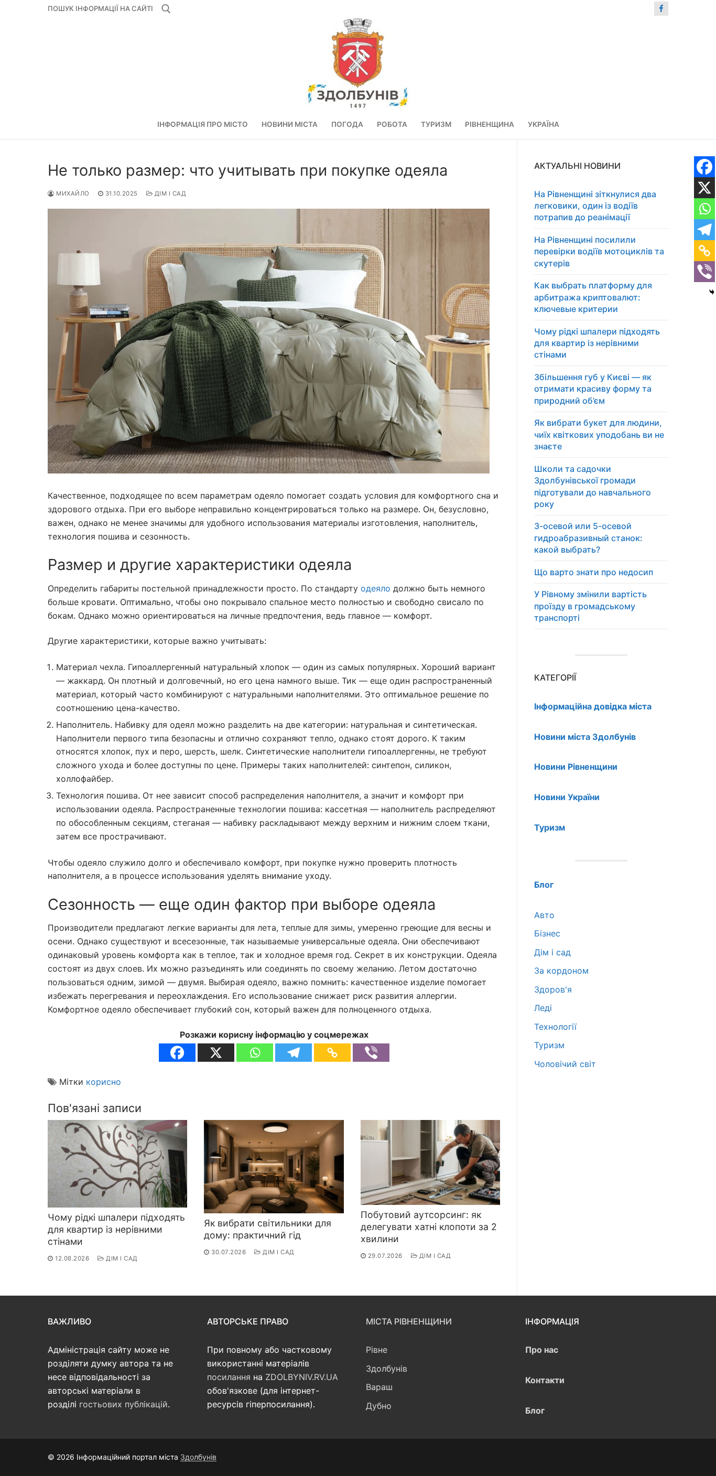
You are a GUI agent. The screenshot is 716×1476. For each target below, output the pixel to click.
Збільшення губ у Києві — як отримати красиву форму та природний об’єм (593, 389)
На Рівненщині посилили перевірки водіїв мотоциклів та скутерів (599, 251)
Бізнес (547, 933)
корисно (103, 1081)
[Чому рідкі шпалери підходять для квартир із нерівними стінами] (117, 1164)
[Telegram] (293, 1052)
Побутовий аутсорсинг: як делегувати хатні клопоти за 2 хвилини (429, 1226)
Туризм (549, 1045)
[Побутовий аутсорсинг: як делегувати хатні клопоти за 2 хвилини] (430, 1162)
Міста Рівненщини (409, 1321)
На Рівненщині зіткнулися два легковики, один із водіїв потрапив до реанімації (595, 206)
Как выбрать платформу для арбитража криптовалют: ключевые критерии (593, 297)
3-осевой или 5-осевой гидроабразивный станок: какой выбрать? (588, 538)
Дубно (379, 1405)
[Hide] (712, 292)
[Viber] (371, 1052)
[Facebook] (661, 9)
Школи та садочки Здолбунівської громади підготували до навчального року (592, 486)
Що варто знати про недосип (593, 572)
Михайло (72, 193)
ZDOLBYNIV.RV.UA (301, 1377)
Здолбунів (386, 1368)
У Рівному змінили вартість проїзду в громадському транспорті (590, 606)
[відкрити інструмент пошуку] (166, 9)
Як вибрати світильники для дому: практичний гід (267, 1229)
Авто (544, 915)
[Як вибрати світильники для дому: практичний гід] (273, 1166)
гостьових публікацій (123, 1404)
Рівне (376, 1349)
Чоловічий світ (565, 1064)
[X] (216, 1052)
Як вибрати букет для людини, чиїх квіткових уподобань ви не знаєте (599, 434)
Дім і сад (169, 193)
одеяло (375, 588)
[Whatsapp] (254, 1052)
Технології (555, 1026)
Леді (543, 1008)
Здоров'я (553, 989)
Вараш (379, 1387)
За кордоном (561, 970)
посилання (229, 1377)
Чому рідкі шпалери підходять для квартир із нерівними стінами (116, 1229)
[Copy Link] (332, 1052)
